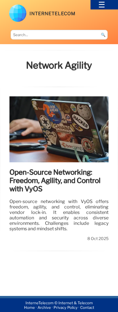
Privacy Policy (66, 307)
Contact (87, 307)
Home (29, 307)
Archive (44, 307)
